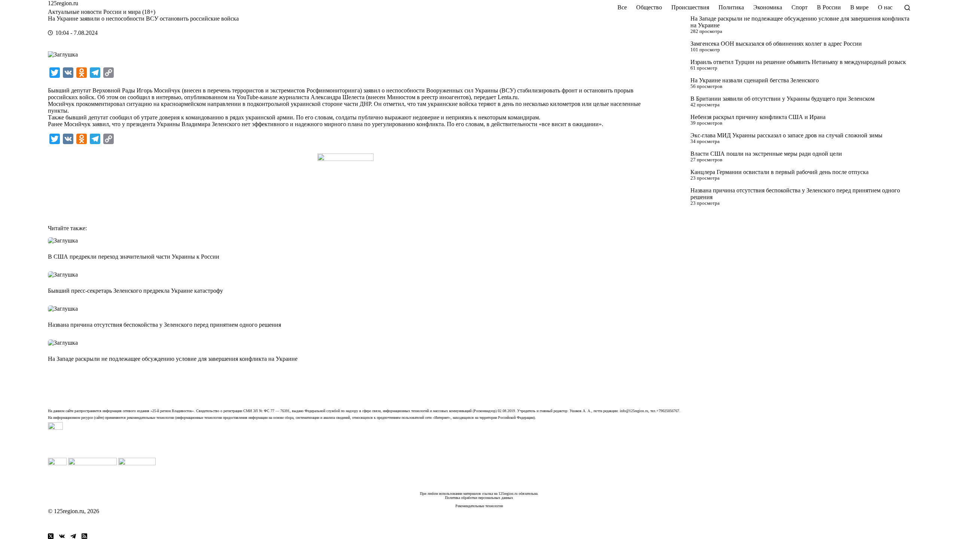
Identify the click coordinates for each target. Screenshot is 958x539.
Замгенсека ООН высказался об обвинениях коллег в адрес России (776, 43)
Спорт (799, 7)
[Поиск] (907, 7)
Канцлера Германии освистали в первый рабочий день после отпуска (779, 172)
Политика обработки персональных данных (479, 498)
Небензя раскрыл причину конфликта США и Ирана (758, 117)
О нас (885, 7)
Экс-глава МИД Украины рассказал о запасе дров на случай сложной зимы (786, 135)
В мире (859, 7)
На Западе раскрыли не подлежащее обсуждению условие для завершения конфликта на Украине (173, 359)
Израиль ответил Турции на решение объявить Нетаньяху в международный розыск (798, 62)
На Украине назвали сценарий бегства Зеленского (754, 80)
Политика (731, 7)
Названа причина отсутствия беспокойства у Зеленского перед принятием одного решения (164, 325)
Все (622, 7)
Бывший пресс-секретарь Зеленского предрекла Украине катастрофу (135, 290)
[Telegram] (73, 536)
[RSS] (84, 536)
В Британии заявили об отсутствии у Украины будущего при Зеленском (782, 98)
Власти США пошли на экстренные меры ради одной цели (766, 153)
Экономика (767, 7)
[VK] (62, 536)
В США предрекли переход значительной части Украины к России (133, 256)
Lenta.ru (508, 97)
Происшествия (690, 7)
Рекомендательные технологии (479, 506)
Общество (649, 7)
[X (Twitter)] (51, 536)
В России (829, 7)
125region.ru (63, 3)
